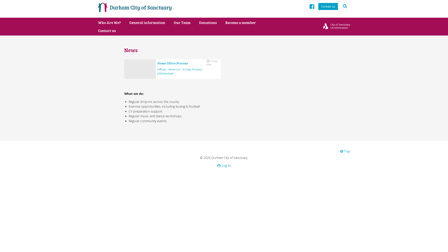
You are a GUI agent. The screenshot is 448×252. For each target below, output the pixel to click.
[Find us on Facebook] (312, 6)
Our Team (182, 22)
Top (346, 151)
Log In (225, 165)
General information (147, 22)
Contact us (328, 6)
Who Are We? (109, 22)
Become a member (240, 22)
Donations (208, 22)
